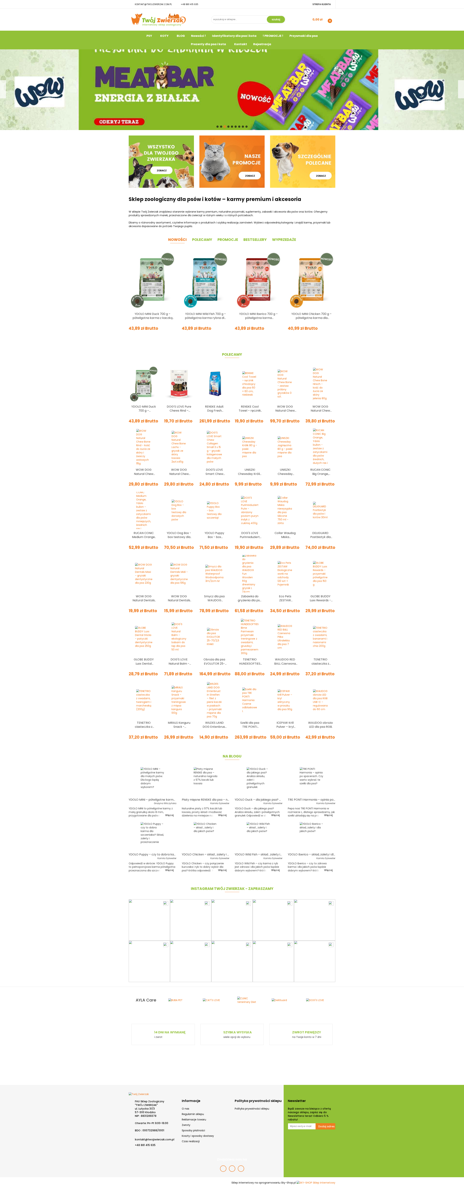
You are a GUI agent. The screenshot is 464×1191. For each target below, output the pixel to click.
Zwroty (186, 1125)
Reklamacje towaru (194, 1119)
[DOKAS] (318, 1000)
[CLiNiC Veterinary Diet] (215, 1000)
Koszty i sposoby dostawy (198, 1136)
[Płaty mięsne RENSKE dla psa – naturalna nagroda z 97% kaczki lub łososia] (205, 781)
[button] (191, 1101)
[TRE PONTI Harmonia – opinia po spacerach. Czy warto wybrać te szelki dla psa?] (311, 781)
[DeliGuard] (249, 1000)
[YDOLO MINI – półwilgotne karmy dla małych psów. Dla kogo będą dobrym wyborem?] (152, 781)
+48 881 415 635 (189, 4)
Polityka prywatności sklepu (252, 1108)
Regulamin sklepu (193, 1114)
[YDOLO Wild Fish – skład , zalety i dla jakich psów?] (258, 836)
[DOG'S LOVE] (283, 1000)
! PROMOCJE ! (273, 36)
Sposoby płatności (193, 1130)
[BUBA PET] (146, 1000)
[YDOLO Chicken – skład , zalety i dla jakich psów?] (205, 836)
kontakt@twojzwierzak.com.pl (153, 4)
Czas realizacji (191, 1141)
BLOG (181, 36)
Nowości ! (198, 36)
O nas (185, 1108)
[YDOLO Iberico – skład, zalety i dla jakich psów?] (311, 836)
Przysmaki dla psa (303, 36)
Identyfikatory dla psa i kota (234, 36)
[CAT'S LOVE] (180, 1000)
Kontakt (240, 44)
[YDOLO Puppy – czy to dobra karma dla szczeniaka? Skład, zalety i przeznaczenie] (152, 836)
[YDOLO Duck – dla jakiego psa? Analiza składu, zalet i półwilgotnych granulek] (258, 781)
